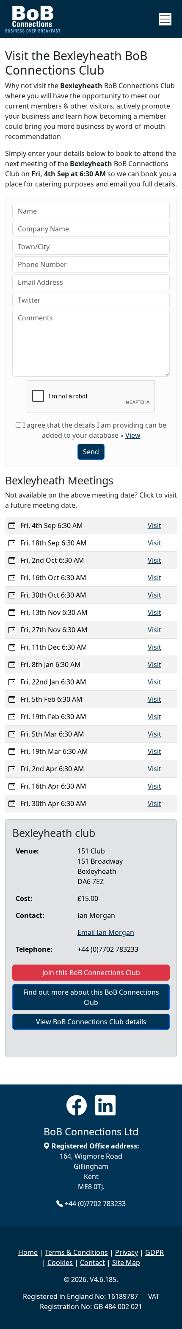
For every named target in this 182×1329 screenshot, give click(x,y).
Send (91, 451)
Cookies (60, 1262)
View (133, 435)
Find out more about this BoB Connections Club (91, 997)
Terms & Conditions (76, 1252)
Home (28, 1252)
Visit (154, 525)
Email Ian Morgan (105, 932)
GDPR (154, 1252)
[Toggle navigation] (165, 19)
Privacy (126, 1252)
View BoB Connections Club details (91, 1021)
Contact (92, 1262)
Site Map (126, 1262)
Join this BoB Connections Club (91, 972)
